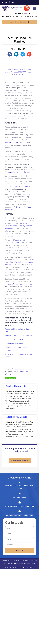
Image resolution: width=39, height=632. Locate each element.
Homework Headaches (14, 344)
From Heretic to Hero (20, 186)
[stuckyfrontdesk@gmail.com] (19, 502)
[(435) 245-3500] (19, 493)
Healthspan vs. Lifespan (14, 340)
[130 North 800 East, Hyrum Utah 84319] (19, 482)
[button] (10, 54)
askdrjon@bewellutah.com (19, 515)
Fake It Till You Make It (16, 417)
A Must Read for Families (22, 369)
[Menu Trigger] (34, 8)
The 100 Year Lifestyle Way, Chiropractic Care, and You (19, 262)
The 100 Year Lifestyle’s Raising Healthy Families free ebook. (18, 225)
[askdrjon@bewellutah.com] (19, 511)
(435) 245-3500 (19, 497)
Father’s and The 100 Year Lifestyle (18, 336)
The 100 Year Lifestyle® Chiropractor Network (23, 564)
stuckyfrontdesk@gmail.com (19, 506)
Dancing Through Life (16, 386)
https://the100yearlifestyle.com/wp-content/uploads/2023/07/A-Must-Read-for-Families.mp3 (18, 71)
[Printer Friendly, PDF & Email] (10, 378)
